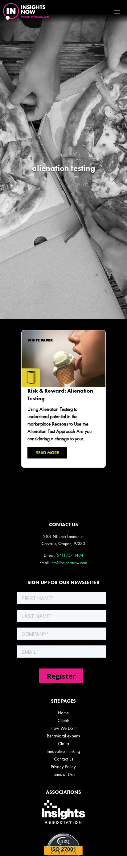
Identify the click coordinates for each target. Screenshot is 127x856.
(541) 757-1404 (69, 555)
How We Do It (63, 728)
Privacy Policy (63, 767)
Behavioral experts (63, 736)
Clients (63, 720)
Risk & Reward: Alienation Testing (64, 398)
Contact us (63, 759)
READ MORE (47, 452)
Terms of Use (63, 774)
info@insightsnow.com (69, 562)
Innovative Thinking (63, 751)
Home (63, 713)
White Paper (40, 340)
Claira (63, 744)
